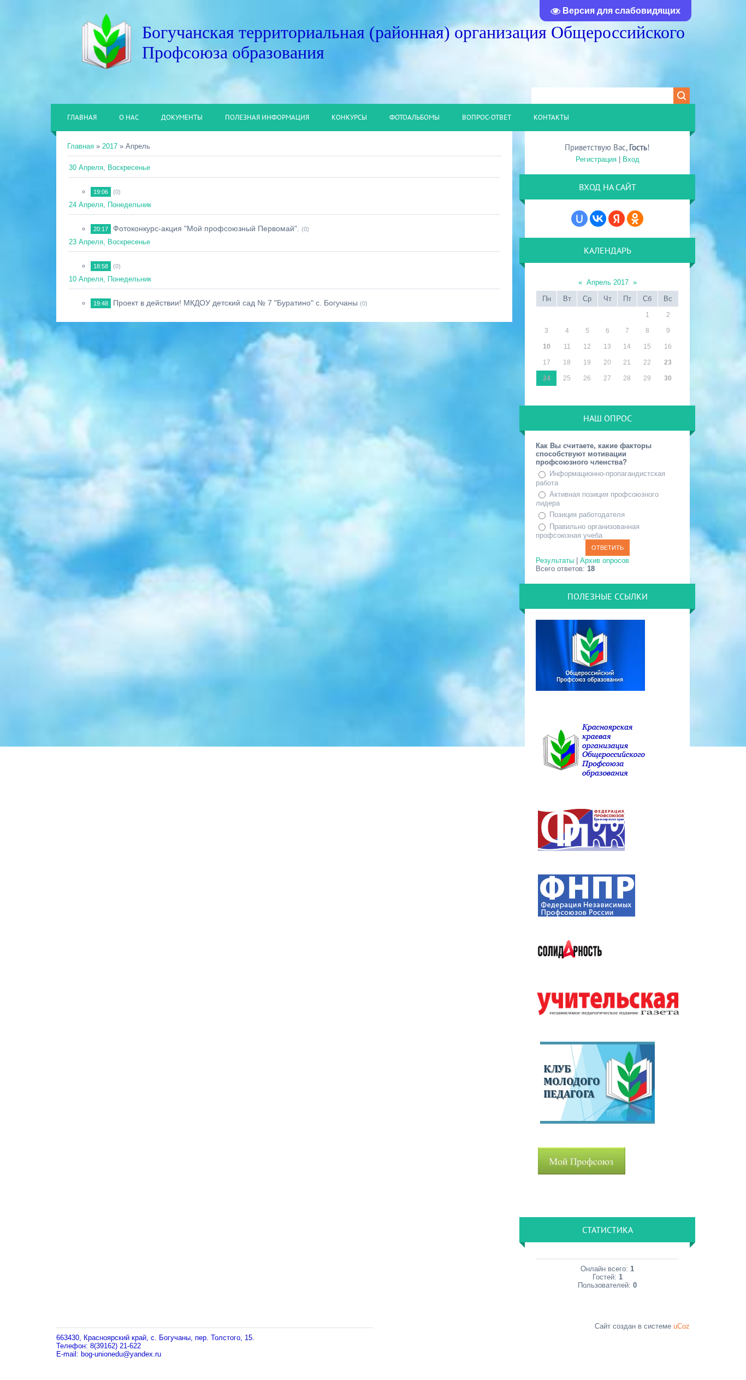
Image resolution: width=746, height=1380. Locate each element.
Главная (80, 146)
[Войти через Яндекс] (616, 218)
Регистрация (596, 159)
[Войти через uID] (579, 218)
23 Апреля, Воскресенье (109, 242)
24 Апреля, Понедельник (110, 205)
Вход (631, 159)
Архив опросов (604, 560)
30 (668, 378)
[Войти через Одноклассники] (635, 218)
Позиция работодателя (587, 514)
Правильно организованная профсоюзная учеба (588, 531)
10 (546, 346)
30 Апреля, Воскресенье (109, 167)
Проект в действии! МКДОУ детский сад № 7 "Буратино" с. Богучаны (235, 302)
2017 (109, 146)
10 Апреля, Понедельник (110, 279)
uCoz (681, 1326)
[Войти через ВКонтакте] (598, 218)
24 (546, 378)
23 (668, 362)
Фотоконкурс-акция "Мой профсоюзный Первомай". (206, 228)
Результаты (555, 560)
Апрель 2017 (608, 282)
